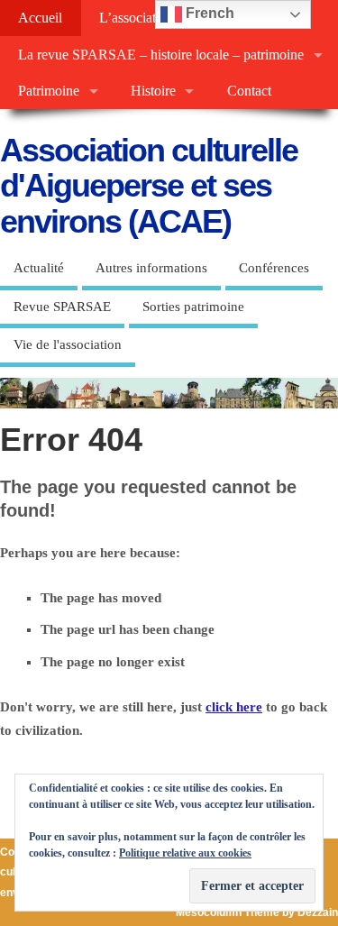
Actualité (39, 268)
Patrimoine (48, 91)
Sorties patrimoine (193, 306)
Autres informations (151, 268)
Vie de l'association (68, 344)
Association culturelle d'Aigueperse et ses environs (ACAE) (148, 186)
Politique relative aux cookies (185, 853)
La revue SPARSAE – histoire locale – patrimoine (161, 55)
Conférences (274, 268)
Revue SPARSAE (62, 306)
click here (234, 707)
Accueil (40, 18)
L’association (136, 18)
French (208, 13)
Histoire (153, 91)
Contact (249, 91)
